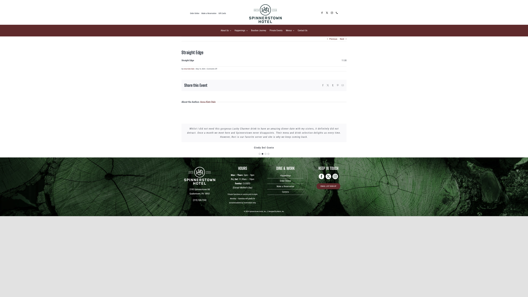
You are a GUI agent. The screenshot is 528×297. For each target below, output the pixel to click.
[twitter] (327, 13)
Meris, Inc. (280, 211)
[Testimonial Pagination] (259, 154)
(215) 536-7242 (199, 200)
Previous (333, 39)
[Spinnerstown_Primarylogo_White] (200, 165)
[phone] (337, 13)
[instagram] (332, 13)
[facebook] (322, 13)
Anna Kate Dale (189, 69)
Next (342, 39)
